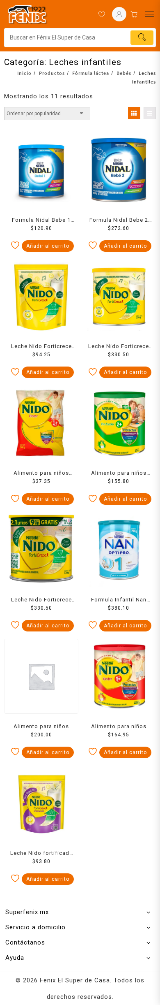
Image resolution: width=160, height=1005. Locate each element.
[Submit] (141, 37)
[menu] (149, 14)
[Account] (119, 14)
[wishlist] (101, 14)
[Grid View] (134, 113)
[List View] (150, 113)
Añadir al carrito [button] (47, 246)
